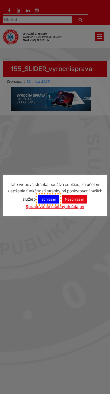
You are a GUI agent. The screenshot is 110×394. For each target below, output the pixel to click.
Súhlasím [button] (48, 199)
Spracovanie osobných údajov (55, 206)
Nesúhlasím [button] (74, 199)
